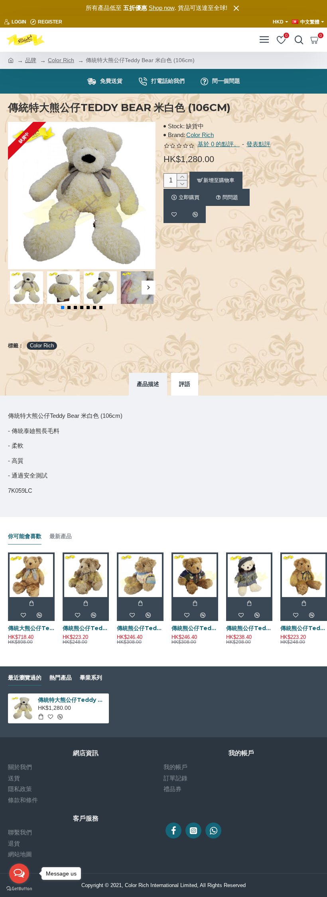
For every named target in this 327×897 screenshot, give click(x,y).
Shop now (162, 7)
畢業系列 (91, 677)
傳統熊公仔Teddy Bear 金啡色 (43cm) (303, 628)
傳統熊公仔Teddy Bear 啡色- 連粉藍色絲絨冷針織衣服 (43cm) (140, 628)
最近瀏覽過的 (24, 677)
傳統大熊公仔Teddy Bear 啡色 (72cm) (31, 628)
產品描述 (148, 384)
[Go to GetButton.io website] (19, 888)
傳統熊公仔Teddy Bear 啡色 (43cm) (86, 628)
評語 (184, 384)
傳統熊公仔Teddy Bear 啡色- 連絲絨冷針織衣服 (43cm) (194, 628)
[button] (15, 287)
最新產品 (60, 536)
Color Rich (61, 60)
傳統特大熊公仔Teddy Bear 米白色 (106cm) (72, 699)
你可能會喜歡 (24, 536)
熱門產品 (60, 677)
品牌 (30, 60)
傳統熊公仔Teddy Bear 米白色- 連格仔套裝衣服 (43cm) (249, 628)
